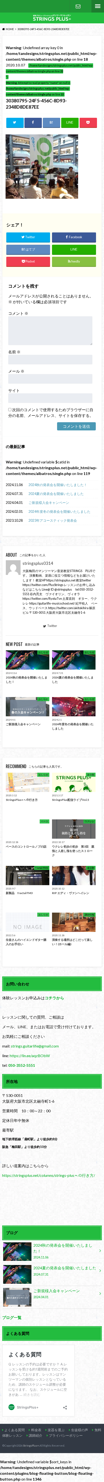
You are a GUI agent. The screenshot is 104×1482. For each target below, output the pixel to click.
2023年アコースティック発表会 (53, 520)
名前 (14, 351)
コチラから (54, 997)
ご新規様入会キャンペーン (49, 503)
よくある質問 (14, 1430)
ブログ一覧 (12, 1317)
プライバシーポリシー (66, 1435)
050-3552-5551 (21, 1065)
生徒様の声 (79, 1430)
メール (16, 371)
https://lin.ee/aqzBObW (30, 1055)
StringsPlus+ (31, 1445)
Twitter (52, 626)
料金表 (36, 1430)
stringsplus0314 (37, 563)
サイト (14, 390)
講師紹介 (35, 1435)
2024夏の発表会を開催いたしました (56, 494)
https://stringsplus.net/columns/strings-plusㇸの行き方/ (48, 1175)
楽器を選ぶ (56, 1430)
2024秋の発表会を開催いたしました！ (58, 485)
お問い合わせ (78, 6)
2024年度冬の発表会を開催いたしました (59, 511)
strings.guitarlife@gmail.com (35, 1046)
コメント (18, 313)
